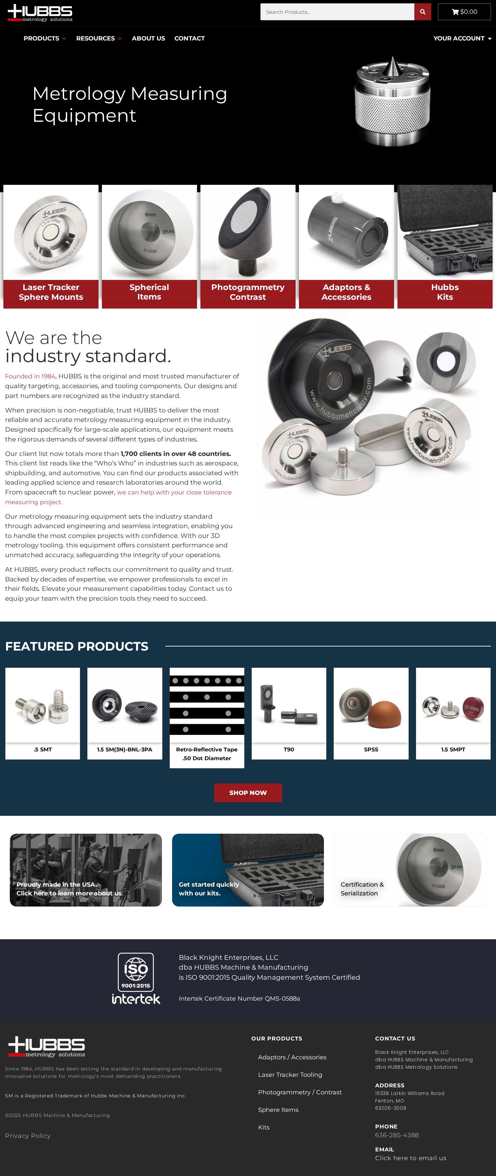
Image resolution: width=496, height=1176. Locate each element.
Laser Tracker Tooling (290, 1075)
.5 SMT (43, 749)
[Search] (422, 11)
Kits (264, 1127)
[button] (45, 38)
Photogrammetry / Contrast (300, 1092)
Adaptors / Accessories (292, 1057)
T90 (289, 749)
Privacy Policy (28, 1136)
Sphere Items (278, 1110)
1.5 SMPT (453, 749)
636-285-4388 (397, 1135)
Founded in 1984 (30, 376)
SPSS (371, 749)
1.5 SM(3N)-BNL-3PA (124, 749)
